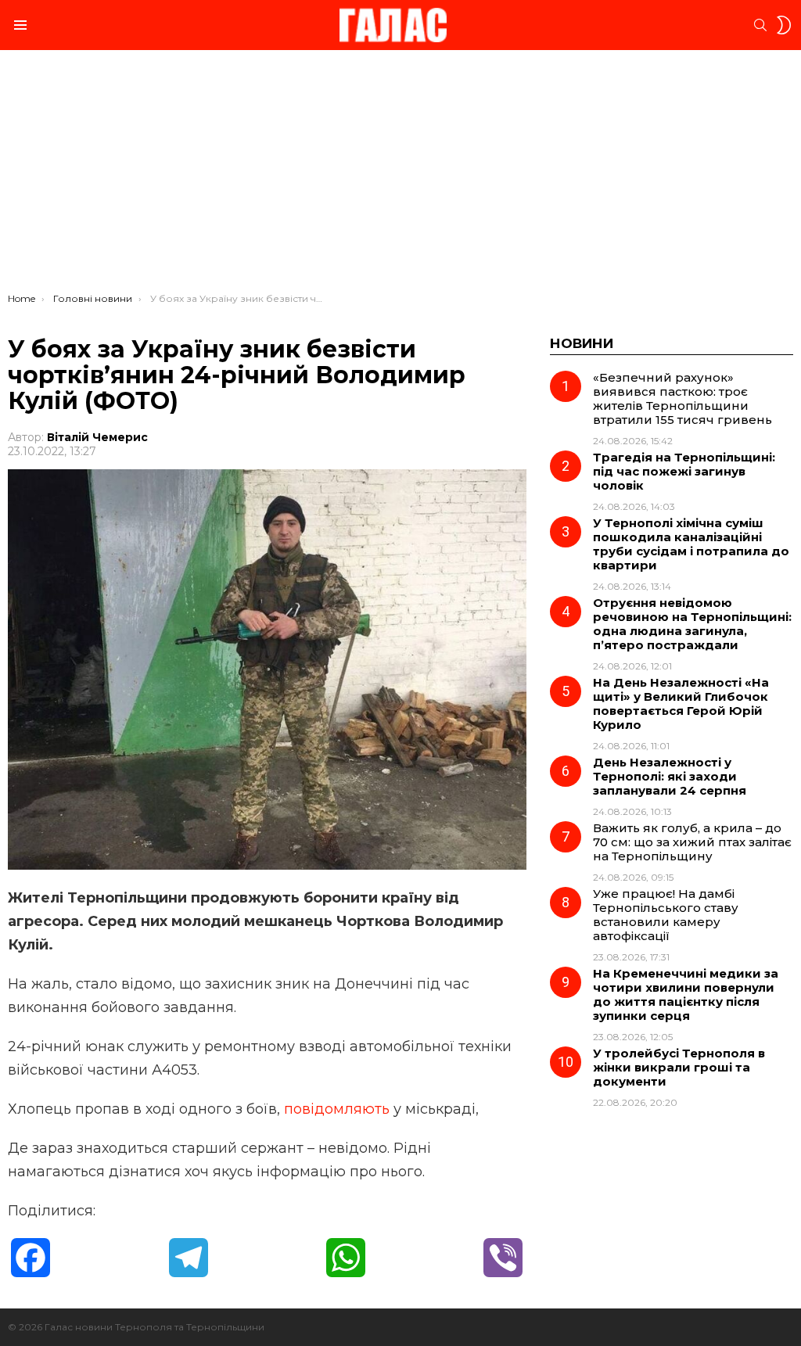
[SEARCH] (760, 25)
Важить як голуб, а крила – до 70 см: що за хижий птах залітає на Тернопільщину (692, 841)
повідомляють (337, 1109)
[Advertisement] (400, 175)
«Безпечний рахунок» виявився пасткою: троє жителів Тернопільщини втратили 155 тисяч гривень (682, 398)
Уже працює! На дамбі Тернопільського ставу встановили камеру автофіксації (665, 914)
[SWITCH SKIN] (783, 25)
